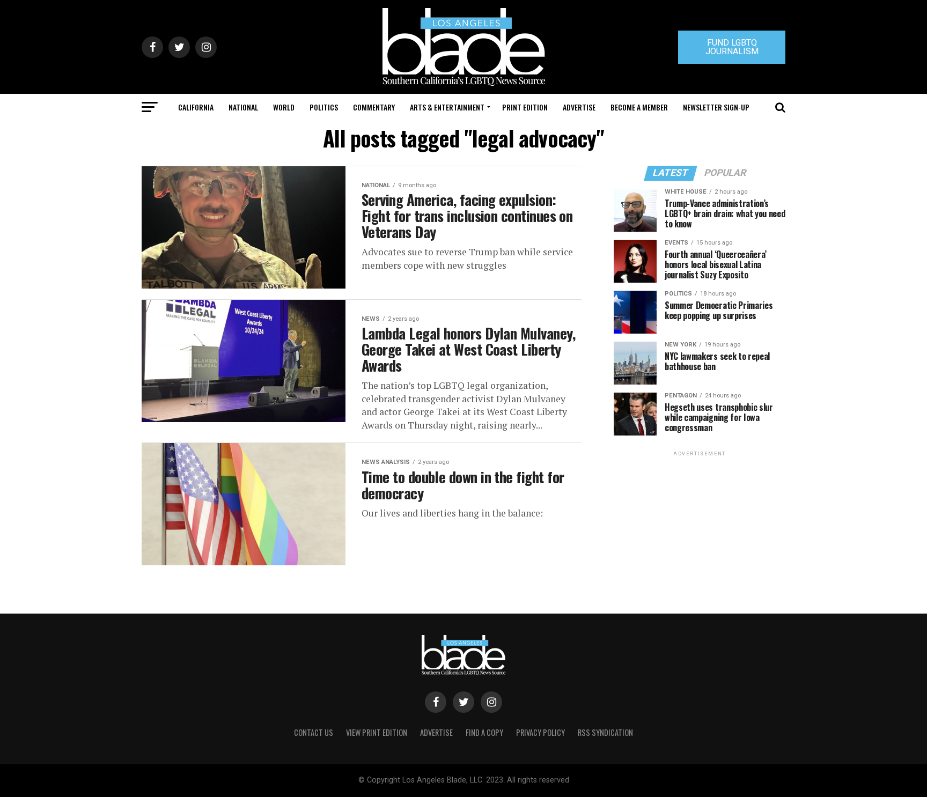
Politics (324, 107)
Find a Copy (484, 732)
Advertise (579, 107)
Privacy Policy (540, 732)
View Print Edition (376, 732)
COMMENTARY (374, 107)
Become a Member (639, 107)
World (284, 107)
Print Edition (525, 107)
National (243, 107)
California (196, 107)
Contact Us (313, 732)
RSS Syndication (605, 732)
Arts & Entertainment (447, 107)
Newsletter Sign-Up (716, 107)
